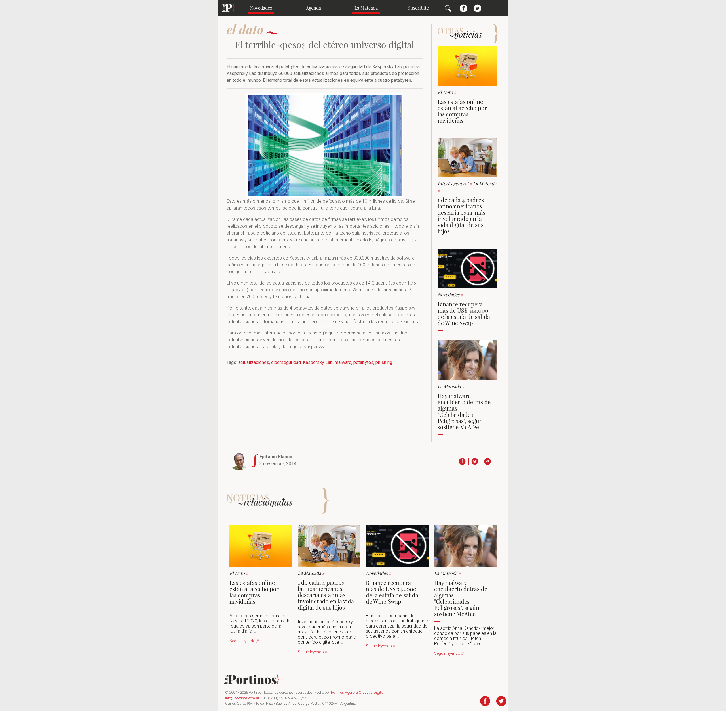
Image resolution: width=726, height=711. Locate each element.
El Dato (447, 92)
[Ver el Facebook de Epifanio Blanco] (464, 461)
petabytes (363, 362)
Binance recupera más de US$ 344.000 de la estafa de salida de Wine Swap (464, 313)
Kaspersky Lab (318, 362)
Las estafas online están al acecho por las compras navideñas (462, 111)
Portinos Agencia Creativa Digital (357, 692)
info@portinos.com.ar (242, 698)
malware (343, 362)
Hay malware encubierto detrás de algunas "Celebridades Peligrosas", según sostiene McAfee (464, 411)
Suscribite (418, 8)
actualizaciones (253, 362)
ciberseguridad (286, 362)
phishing (383, 362)
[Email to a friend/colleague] (489, 461)
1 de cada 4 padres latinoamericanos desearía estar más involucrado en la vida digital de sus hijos (461, 215)
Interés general (455, 184)
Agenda (313, 8)
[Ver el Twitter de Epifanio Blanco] (476, 461)
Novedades (261, 8)
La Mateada (366, 8)
